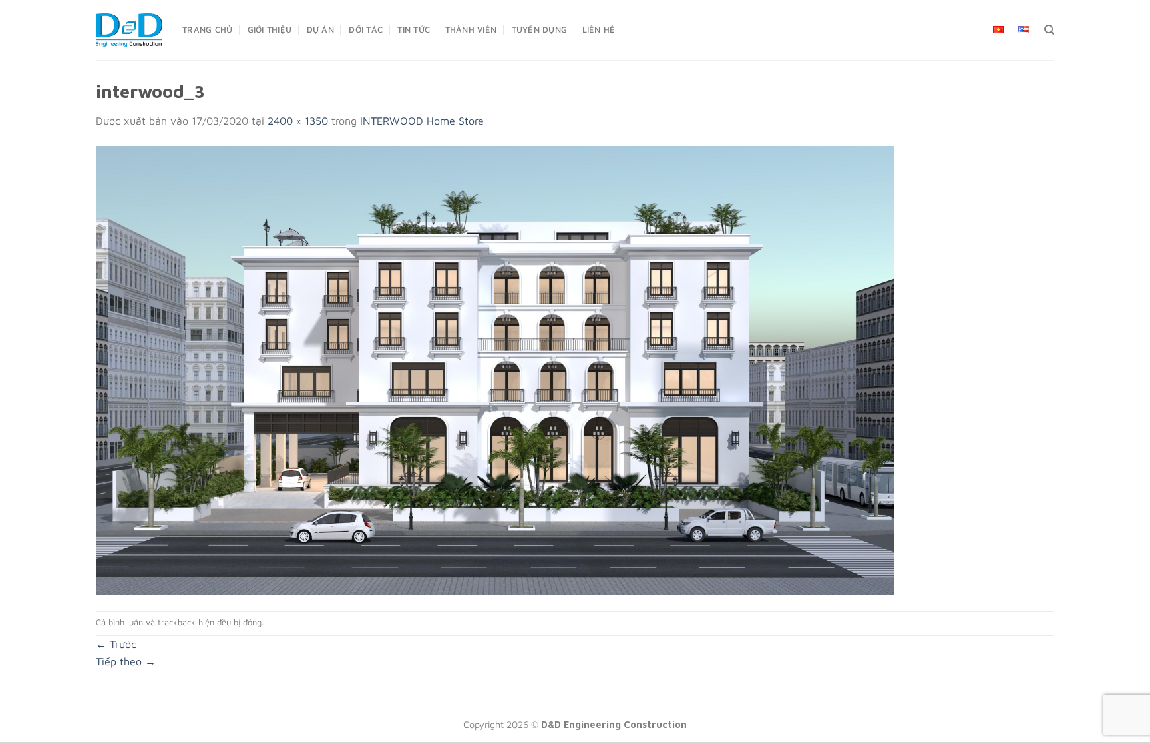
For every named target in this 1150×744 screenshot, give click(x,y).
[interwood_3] (495, 369)
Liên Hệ (599, 30)
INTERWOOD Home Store (422, 121)
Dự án (320, 30)
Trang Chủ (207, 30)
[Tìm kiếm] (1049, 30)
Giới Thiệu (270, 30)
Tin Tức (413, 30)
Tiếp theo (126, 661)
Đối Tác (366, 30)
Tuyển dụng (540, 30)
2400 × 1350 (298, 121)
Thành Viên (471, 30)
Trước (116, 644)
